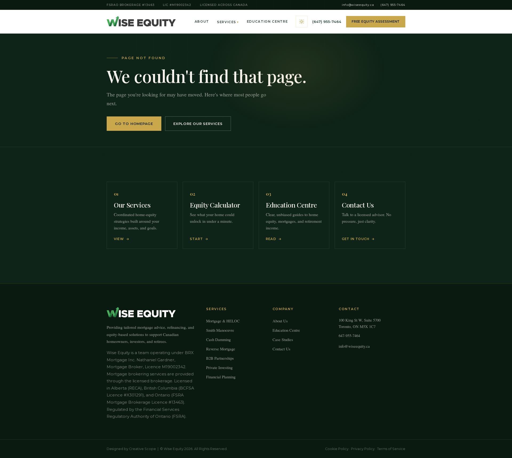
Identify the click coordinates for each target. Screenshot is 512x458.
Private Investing (219, 367)
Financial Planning (220, 376)
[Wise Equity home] (141, 21)
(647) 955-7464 (393, 5)
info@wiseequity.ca (358, 5)
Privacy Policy (363, 449)
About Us (280, 320)
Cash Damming (218, 339)
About (202, 21)
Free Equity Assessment (376, 21)
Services (228, 22)
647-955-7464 (349, 335)
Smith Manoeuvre (220, 330)
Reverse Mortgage (220, 348)
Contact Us (281, 348)
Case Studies (283, 339)
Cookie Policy (337, 449)
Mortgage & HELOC (223, 320)
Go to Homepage (134, 123)
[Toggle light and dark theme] (301, 21)
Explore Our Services (198, 123)
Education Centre (267, 21)
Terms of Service (391, 449)
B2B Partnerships (220, 358)
